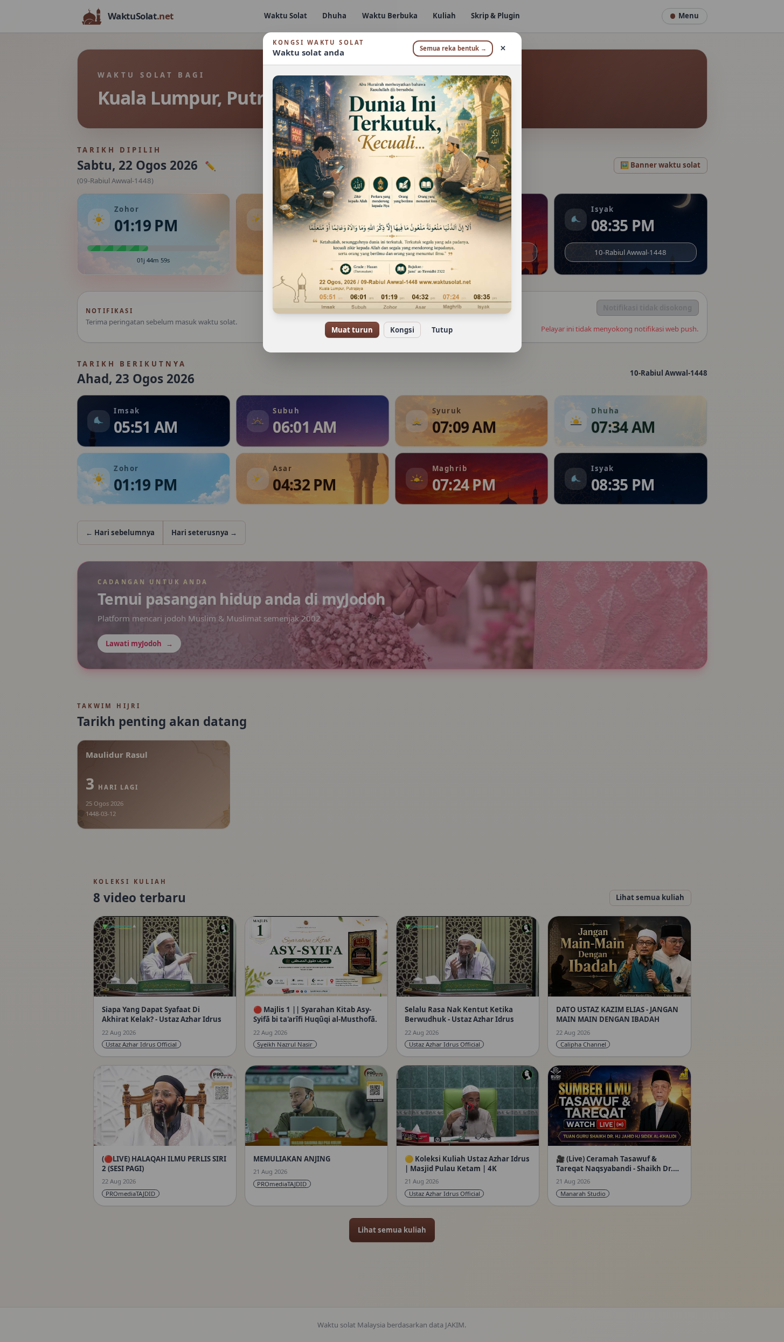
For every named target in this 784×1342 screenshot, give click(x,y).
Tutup (442, 330)
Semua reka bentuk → (453, 48)
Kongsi (402, 330)
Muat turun (352, 330)
